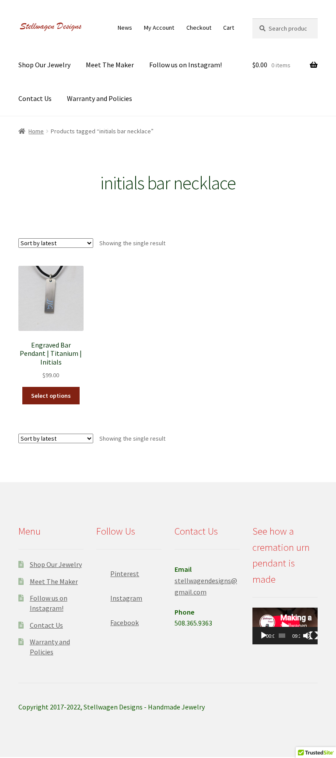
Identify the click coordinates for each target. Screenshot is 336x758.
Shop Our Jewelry (44, 64)
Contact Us (35, 98)
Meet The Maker (110, 64)
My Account (159, 27)
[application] (285, 626)
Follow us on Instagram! (185, 64)
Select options (51, 396)
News (125, 27)
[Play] (263, 635)
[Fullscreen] (313, 635)
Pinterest (124, 573)
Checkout (198, 27)
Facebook (124, 622)
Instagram (126, 598)
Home (36, 131)
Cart (228, 27)
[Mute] (307, 635)
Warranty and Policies (99, 98)
